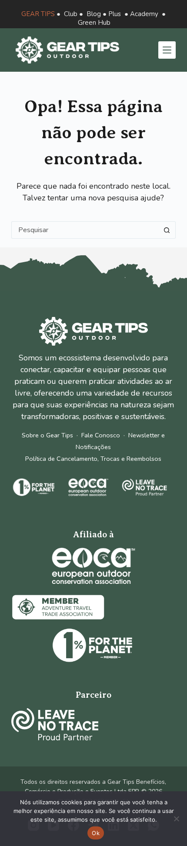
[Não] (176, 818)
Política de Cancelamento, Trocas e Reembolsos (93, 458)
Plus (114, 14)
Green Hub (94, 22)
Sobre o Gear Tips (47, 435)
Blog (94, 14)
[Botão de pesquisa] (167, 230)
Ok (96, 832)
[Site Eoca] (93, 566)
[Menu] (167, 50)
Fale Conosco (100, 435)
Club (70, 14)
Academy (144, 14)
